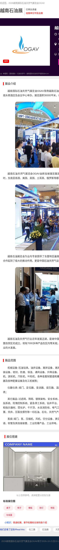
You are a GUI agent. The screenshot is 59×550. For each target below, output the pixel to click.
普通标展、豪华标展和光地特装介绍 (30, 522)
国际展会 (12, 73)
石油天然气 (21, 73)
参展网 (5, 73)
